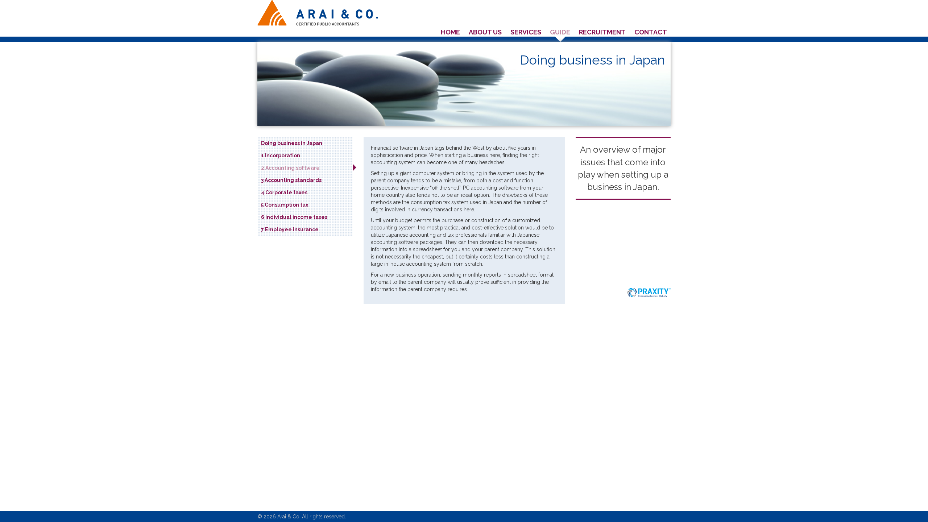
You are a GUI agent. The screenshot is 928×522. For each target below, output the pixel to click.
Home (450, 32)
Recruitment (602, 32)
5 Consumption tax (284, 205)
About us (485, 32)
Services (525, 32)
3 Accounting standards (291, 180)
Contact (650, 32)
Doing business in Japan (291, 143)
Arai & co (317, 13)
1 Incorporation (280, 155)
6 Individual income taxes (294, 217)
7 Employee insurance (290, 229)
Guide (560, 32)
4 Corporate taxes (284, 192)
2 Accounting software (290, 168)
